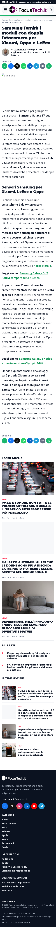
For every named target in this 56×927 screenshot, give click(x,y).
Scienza (6, 831)
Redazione (7, 858)
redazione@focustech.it (15, 799)
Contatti (6, 862)
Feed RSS (7, 890)
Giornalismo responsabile (16, 870)
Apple (5, 835)
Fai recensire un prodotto (16, 882)
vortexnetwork (23, 922)
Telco (5, 839)
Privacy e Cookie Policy (14, 866)
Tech (4, 827)
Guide (5, 847)
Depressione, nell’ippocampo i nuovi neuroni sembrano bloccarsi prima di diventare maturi (27, 626)
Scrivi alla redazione (13, 886)
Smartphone (9, 823)
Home (4, 20)
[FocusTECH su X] (12, 806)
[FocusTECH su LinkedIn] (27, 806)
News (4, 499)
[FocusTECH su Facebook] (5, 806)
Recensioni (8, 843)
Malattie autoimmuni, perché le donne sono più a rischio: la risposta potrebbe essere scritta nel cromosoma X (27, 567)
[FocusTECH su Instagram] (19, 806)
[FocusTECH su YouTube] (34, 806)
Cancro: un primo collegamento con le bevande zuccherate (31, 752)
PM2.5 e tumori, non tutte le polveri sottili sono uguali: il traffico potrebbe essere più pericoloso (26, 507)
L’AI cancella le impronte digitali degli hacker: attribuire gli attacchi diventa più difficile (29, 667)
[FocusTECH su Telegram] (41, 806)
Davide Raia (20, 49)
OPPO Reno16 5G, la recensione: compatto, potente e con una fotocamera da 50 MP (28, 2)
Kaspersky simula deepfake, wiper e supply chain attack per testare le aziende (28, 656)
